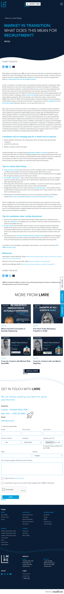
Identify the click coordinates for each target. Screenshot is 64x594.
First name (26, 429)
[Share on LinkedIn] (3, 67)
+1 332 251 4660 (18, 413)
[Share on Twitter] (10, 67)
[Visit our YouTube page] (11, 574)
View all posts (32, 371)
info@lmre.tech (7, 420)
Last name (47, 429)
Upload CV (62, 297)
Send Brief (62, 310)
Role (3, 451)
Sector (35, 451)
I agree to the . (14, 478)
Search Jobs (62, 283)
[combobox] (3, 442)
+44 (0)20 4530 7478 (18, 409)
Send (11, 497)
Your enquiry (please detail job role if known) (16, 460)
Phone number (6, 438)
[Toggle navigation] (61, 4)
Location (25, 438)
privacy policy (19, 478)
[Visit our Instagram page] (7, 574)
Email (3, 429)
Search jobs (34, 4)
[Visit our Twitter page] (5, 574)
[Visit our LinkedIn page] (2, 574)
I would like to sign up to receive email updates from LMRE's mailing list (29, 483)
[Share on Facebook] (7, 67)
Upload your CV (48, 438)
